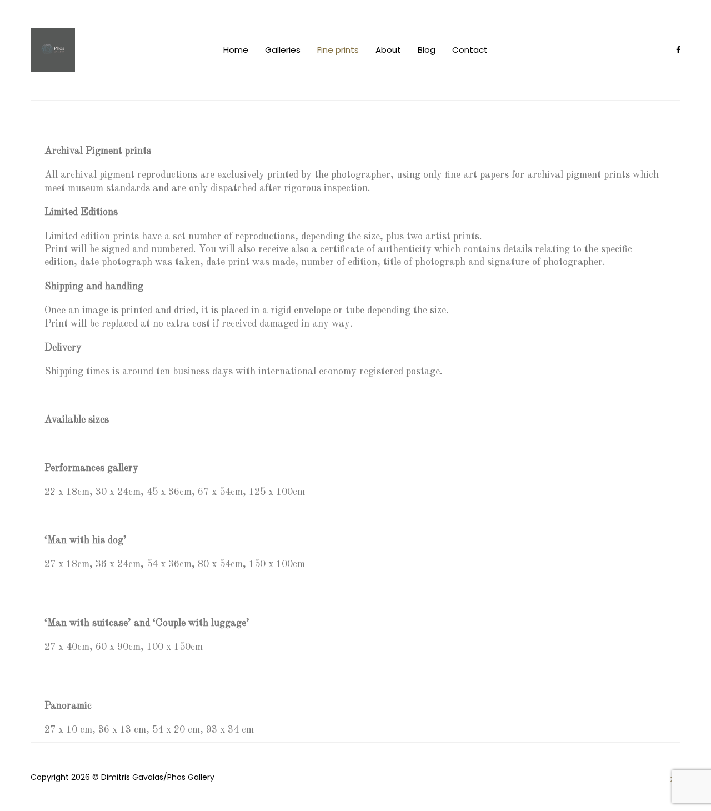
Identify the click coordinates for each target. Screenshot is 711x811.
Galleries (283, 50)
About (388, 50)
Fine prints (338, 50)
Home (235, 50)
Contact (470, 50)
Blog (426, 50)
